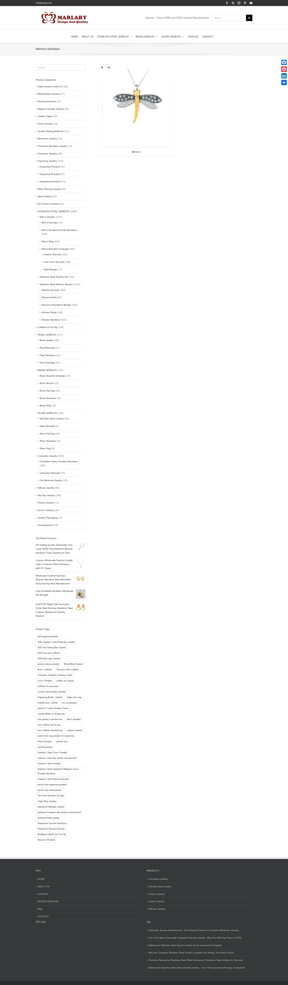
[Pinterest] (284, 69)
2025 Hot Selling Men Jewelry (52, 647)
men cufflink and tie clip (49, 725)
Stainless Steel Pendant (49, 763)
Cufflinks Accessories (48, 686)
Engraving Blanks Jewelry (50, 697)
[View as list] (109, 67)
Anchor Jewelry (46, 510)
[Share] (284, 82)
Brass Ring (45, 405)
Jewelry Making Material (50, 131)
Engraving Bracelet (50, 174)
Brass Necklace (48, 398)
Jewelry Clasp (45, 116)
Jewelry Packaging (47, 517)
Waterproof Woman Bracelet (51, 829)
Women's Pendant (46, 840)
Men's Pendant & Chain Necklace (59, 230)
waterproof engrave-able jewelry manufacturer (59, 812)
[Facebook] (284, 62)
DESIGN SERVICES (48, 901)
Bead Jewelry (47, 340)
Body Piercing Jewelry (49, 189)
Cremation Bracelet (50, 473)
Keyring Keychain (47, 101)
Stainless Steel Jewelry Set (54, 276)
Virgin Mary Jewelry (47, 801)
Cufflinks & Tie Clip (47, 327)
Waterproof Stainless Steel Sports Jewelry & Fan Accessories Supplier (185, 945)
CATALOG (43, 894)
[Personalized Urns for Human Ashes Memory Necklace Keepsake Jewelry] (136, 105)
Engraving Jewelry (47, 161)
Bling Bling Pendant (73, 664)
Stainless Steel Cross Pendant (52, 752)
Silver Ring (45, 448)
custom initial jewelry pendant (52, 692)
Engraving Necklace (50, 181)
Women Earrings (50, 290)
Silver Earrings (47, 433)
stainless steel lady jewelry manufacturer (57, 758)
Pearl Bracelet (47, 347)
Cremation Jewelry (47, 456)
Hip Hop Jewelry (46, 495)
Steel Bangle (50, 269)
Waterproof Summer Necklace (52, 823)
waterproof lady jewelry (49, 818)
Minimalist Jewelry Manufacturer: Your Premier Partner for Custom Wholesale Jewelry (193, 930)
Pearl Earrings (47, 362)
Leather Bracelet (52, 254)
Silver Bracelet (47, 426)
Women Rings (49, 312)
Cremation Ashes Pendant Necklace (59, 461)
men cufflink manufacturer (50, 730)
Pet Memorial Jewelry (51, 480)
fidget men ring (74, 697)
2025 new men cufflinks (49, 653)
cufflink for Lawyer (65, 681)
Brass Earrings (47, 390)
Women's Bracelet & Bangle (56, 305)
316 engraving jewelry (48, 636)
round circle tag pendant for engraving (56, 736)
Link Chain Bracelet (54, 262)
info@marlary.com (44, 3)
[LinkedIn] (284, 75)
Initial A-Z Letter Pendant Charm (53, 708)
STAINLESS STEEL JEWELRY (54, 211)
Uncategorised (45, 525)
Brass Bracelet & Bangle (52, 375)
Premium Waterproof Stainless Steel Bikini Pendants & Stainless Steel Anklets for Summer (195, 960)
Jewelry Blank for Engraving (51, 714)
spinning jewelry (45, 747)
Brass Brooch (47, 383)
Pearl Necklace (48, 355)
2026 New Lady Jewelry (49, 658)
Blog (40, 909)
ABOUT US (44, 886)
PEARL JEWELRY (47, 334)
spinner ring (61, 741)
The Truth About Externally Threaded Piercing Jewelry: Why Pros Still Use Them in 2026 (194, 937)
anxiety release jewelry (49, 664)
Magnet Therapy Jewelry (51, 109)
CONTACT (43, 916)
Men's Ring (48, 241)
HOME (41, 879)
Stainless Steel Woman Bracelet (53, 779)
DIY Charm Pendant (48, 204)
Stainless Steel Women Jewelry (56, 284)
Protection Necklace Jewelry (52, 146)
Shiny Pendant (45, 741)
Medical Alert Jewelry (49, 93)
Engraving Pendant (50, 166)
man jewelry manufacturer (50, 719)
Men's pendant (74, 719)
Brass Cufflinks (45, 669)
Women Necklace (51, 319)
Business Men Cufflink (67, 669)
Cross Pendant (45, 681)
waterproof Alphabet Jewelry (51, 807)
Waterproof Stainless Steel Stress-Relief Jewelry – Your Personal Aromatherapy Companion (196, 967)
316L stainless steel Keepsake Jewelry (56, 642)
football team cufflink (48, 703)
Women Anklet (49, 297)
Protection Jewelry (47, 153)
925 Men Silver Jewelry (52, 418)
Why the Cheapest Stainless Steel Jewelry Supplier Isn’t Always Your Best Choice (191, 952)
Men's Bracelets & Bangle (55, 249)
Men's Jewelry (47, 217)
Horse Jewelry (45, 123)
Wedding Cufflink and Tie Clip (52, 834)
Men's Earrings (50, 222)
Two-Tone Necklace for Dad (51, 796)
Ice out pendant (69, 703)
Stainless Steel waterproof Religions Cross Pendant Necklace (58, 771)
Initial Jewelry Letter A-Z (50, 86)
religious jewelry (74, 730)
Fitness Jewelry (46, 502)
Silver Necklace (48, 441)
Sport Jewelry (45, 196)
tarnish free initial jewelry (49, 790)
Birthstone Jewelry (47, 138)
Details (137, 152)
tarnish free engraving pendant (52, 784)
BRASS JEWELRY (47, 370)
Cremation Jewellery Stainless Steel (55, 675)
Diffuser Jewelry (46, 487)
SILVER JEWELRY (47, 413)
